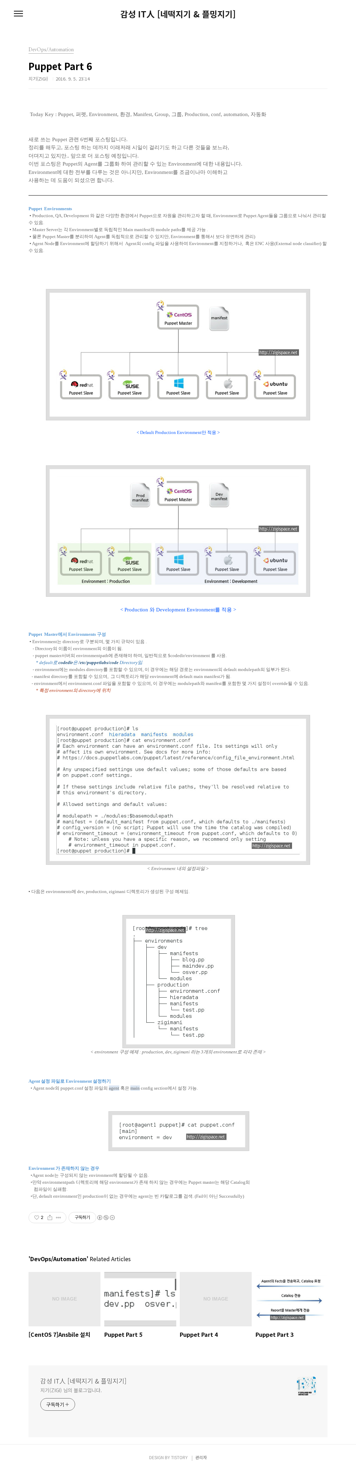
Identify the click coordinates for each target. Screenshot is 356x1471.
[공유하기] (50, 1217)
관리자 (201, 1457)
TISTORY (179, 1457)
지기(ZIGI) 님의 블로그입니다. (71, 1390)
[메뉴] (18, 14)
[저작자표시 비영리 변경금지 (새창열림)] (105, 1217)
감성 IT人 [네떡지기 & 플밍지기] (178, 14)
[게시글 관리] (58, 1217)
